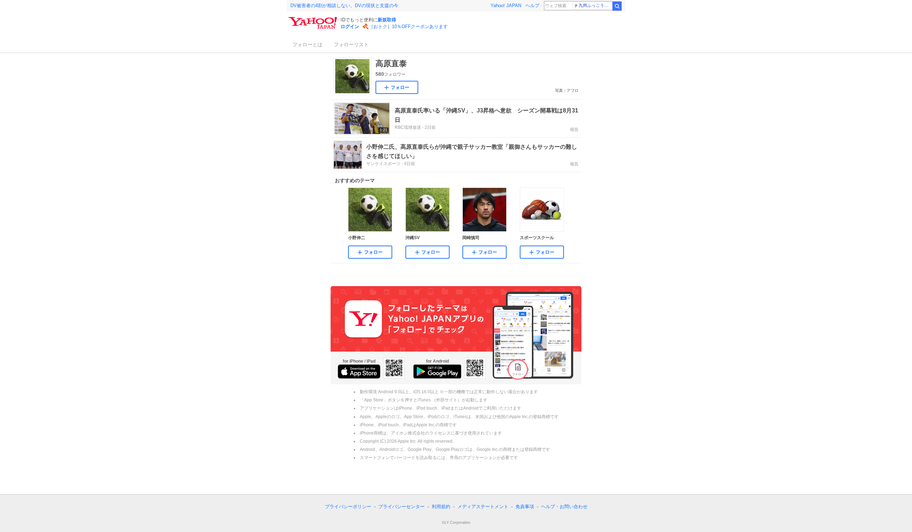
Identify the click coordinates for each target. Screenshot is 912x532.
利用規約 (441, 506)
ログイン (350, 26)
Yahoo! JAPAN (506, 5)
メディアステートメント (482, 506)
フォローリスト (351, 44)
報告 (574, 129)
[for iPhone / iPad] (359, 371)
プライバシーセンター (401, 506)
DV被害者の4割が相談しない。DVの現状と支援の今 (344, 5)
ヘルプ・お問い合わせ (564, 506)
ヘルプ (532, 5)
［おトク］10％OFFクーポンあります (408, 26)
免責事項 (524, 506)
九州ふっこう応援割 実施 (595, 5)
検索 (617, 6)
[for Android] (437, 371)
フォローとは (307, 44)
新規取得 (387, 19)
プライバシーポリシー (348, 506)
